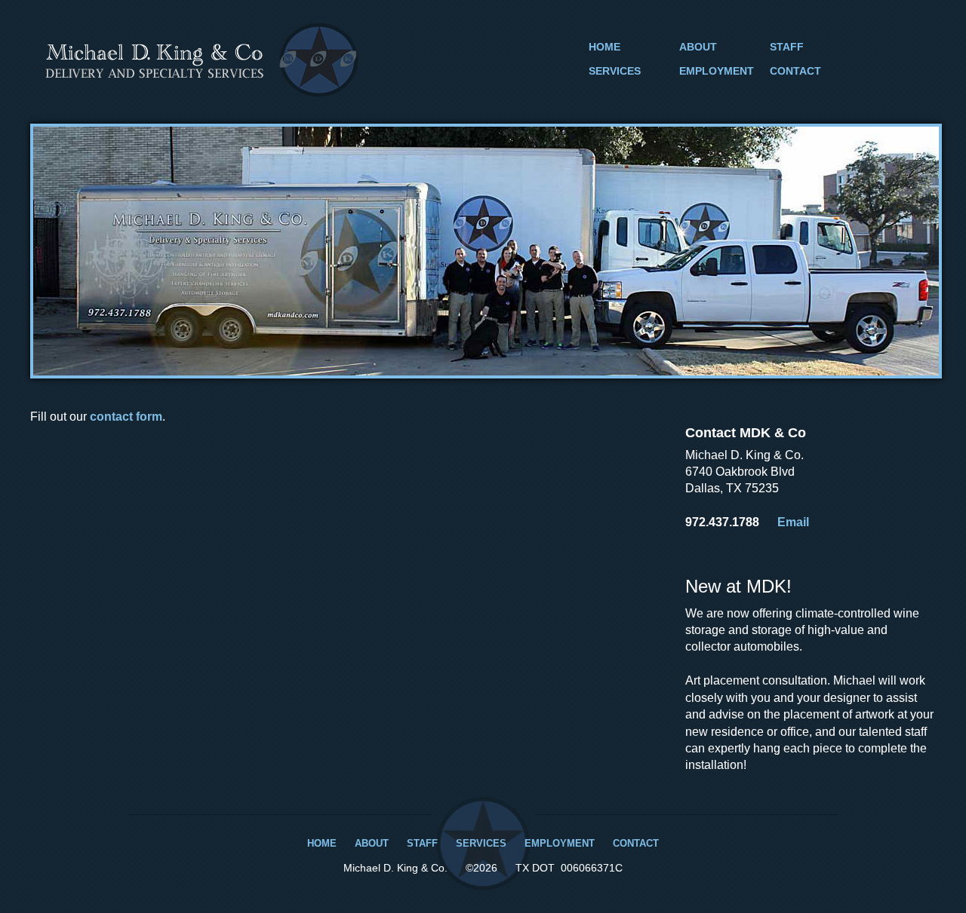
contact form (126, 416)
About (698, 47)
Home (604, 47)
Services (615, 71)
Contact (795, 71)
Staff (787, 47)
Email (793, 522)
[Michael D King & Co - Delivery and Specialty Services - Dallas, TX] (201, 93)
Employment (716, 71)
